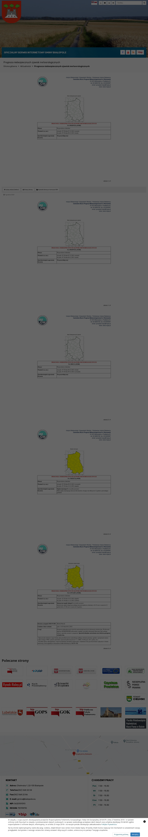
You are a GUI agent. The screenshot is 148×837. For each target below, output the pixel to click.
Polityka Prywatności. (109, 824)
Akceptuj (135, 834)
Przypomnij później (121, 834)
